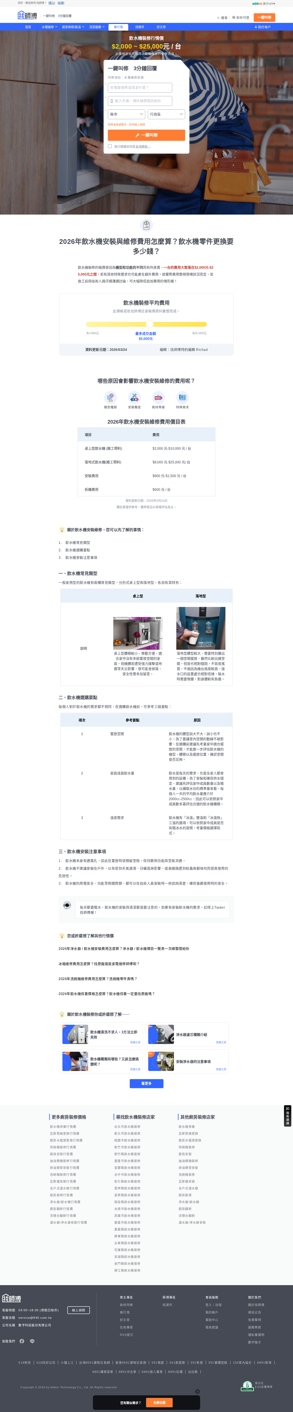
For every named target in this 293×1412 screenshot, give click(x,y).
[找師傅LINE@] (32, 1341)
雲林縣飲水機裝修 (127, 1188)
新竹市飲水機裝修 (127, 1147)
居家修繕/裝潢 (71, 27)
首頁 (28, 27)
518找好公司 (46, 1362)
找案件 (139, 27)
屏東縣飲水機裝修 (127, 1236)
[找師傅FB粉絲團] (21, 1341)
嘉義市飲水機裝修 (127, 1222)
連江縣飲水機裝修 (127, 1270)
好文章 (161, 27)
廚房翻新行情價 (61, 1208)
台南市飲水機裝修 (127, 1208)
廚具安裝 (185, 1154)
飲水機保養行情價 (63, 1126)
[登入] (51, 2)
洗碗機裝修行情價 (63, 1174)
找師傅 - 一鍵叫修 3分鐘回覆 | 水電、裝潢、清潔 (27, 15)
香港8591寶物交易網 (130, 1362)
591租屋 (158, 1362)
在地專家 (126, 1327)
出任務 (193, 1371)
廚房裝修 (185, 1195)
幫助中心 (212, 1320)
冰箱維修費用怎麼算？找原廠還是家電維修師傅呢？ (99, 964)
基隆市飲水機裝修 (127, 1161)
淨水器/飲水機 (189, 1202)
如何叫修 (126, 1305)
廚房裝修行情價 (61, 1195)
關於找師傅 (256, 1305)
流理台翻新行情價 (63, 1215)
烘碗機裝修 (187, 1147)
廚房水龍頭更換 (190, 1140)
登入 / (210, 1305)
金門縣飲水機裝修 (127, 1263)
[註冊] (61, 2)
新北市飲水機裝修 (127, 1133)
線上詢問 (78, 1310)
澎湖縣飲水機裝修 (127, 1256)
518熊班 (24, 1362)
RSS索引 (126, 1334)
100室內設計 (242, 1362)
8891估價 (175, 1371)
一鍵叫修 (264, 17)
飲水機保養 (187, 1126)
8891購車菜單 (102, 1371)
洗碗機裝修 (187, 1174)
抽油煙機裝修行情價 (64, 1161)
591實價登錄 (218, 1362)
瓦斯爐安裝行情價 (63, 1181)
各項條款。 (143, 146)
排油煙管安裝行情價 (64, 1167)
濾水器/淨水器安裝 (192, 1222)
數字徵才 (254, 1342)
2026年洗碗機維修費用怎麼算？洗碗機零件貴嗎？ (98, 979)
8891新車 (264, 1362)
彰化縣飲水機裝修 (127, 1181)
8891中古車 (128, 1371)
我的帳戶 (264, 27)
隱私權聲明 (256, 1334)
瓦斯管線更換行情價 (64, 1133)
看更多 (146, 1083)
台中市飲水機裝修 (127, 1174)
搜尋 (224, 17)
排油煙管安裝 (188, 1167)
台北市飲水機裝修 (127, 1126)
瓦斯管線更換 (188, 1133)
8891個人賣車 (152, 1371)
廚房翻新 (185, 1208)
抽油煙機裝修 (188, 1161)
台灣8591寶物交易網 (94, 1362)
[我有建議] (287, 1116)
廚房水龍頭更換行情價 (66, 1140)
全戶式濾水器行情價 (64, 1188)
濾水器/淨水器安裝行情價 (68, 1222)
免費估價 (159, 1402)
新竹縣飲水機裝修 (127, 1154)
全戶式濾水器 (188, 1188)
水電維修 (48, 27)
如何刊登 (242, 17)
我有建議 (212, 1327)
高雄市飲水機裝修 (127, 1215)
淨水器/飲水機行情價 (65, 1202)
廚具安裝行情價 (61, 1154)
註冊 (218, 1305)
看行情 (118, 27)
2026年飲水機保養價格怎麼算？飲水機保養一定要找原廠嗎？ (107, 994)
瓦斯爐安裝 (187, 1181)
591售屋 (197, 1362)
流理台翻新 (187, 1215)
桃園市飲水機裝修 (127, 1140)
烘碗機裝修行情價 (63, 1147)
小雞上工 (67, 1362)
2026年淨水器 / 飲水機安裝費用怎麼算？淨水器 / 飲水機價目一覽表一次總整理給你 (124, 949)
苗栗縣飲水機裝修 (127, 1195)
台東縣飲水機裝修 (127, 1243)
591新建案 (177, 1362)
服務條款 (254, 1327)
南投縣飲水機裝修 (127, 1202)
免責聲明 (254, 1320)
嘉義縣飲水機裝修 (127, 1229)
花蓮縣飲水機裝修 (127, 1250)
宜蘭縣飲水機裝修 (127, 1167)
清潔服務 (95, 27)
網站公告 (254, 1312)
